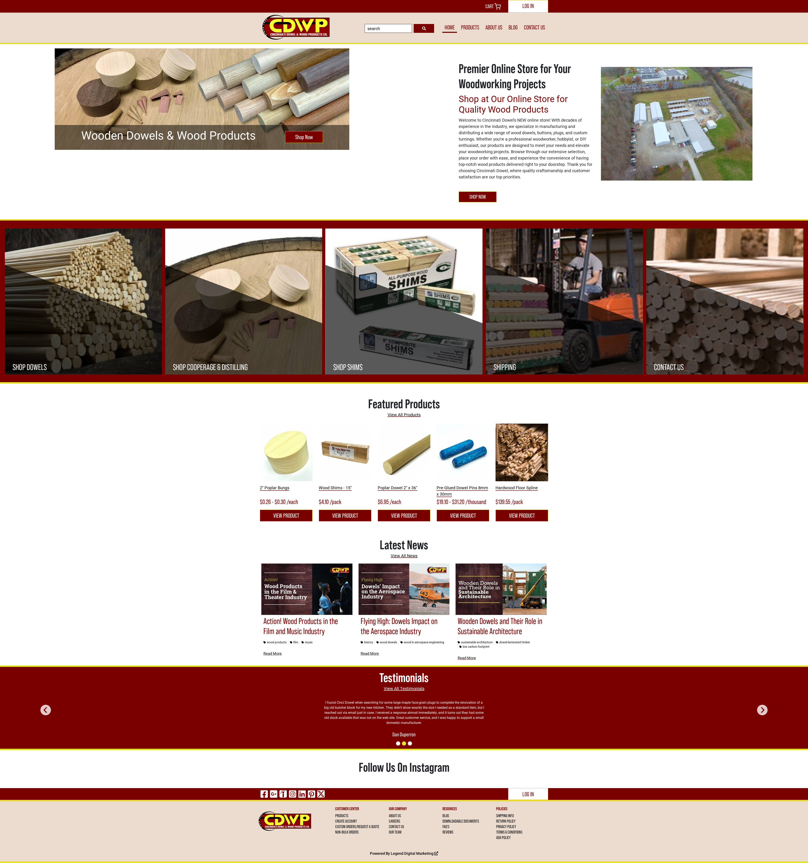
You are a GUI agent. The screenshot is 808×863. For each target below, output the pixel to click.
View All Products (404, 414)
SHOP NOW (477, 197)
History (368, 642)
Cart (489, 6)
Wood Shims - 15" (335, 487)
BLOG (513, 27)
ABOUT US (493, 27)
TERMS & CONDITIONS (509, 832)
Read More (272, 653)
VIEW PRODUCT (286, 515)
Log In (528, 6)
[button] (45, 710)
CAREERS (394, 821)
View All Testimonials (404, 688)
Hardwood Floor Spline (517, 487)
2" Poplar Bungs (274, 487)
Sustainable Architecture (477, 642)
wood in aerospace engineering (424, 642)
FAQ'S (446, 826)
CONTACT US (534, 27)
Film (295, 642)
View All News (404, 555)
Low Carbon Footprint (476, 647)
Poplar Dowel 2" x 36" (397, 487)
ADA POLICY (503, 837)
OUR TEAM (395, 832)
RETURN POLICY (506, 821)
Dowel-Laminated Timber (514, 642)
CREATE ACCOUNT (346, 821)
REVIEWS (448, 832)
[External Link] (286, 452)
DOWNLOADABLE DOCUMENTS (461, 821)
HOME (450, 27)
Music (309, 642)
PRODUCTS (470, 27)
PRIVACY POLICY (506, 826)
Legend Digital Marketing (412, 853)
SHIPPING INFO (505, 815)
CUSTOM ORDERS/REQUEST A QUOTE (357, 826)
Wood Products (277, 642)
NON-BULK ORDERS (347, 832)
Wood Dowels (388, 642)
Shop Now (304, 137)
